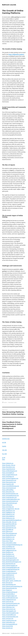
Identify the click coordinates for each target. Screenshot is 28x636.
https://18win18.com (7, 463)
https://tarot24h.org (7, 601)
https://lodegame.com (8, 539)
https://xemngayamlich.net (9, 624)
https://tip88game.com (8, 512)
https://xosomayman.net (9, 488)
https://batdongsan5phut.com (10, 559)
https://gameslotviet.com (9, 527)
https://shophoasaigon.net (9, 595)
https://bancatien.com (8, 491)
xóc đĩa (4, 442)
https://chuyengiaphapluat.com (10, 567)
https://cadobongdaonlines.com (11, 499)
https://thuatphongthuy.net (10, 605)
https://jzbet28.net (7, 531)
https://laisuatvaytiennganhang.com (12, 586)
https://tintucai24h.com (8, 609)
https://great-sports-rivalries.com (11, 580)
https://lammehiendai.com (9, 588)
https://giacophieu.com (8, 578)
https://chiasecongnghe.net (9, 565)
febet (3, 459)
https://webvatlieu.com (8, 622)
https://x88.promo (7, 505)
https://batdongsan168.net (9, 558)
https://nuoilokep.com (8, 546)
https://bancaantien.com (9, 482)
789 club (4, 450)
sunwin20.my (5, 438)
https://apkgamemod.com (9, 550)
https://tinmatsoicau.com (9, 480)
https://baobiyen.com (8, 554)
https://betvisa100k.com (8, 563)
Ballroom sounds (9, 5)
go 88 (3, 457)
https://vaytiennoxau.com (9, 620)
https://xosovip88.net (8, 472)
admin (5, 402)
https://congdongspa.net (9, 571)
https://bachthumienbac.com (10, 493)
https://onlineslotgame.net (9, 471)
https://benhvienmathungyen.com (11, 561)
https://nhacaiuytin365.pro (9, 503)
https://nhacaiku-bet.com (9, 522)
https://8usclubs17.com (8, 467)
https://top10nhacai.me (8, 469)
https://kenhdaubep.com (9, 584)
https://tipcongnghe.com (9, 611)
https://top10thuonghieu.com (10, 612)
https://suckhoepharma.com (10, 597)
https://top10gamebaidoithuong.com (12, 544)
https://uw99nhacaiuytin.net (10, 501)
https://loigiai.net (7, 590)
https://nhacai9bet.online (9, 542)
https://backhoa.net (7, 552)
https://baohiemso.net (8, 556)
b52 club (4, 453)
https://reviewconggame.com (10, 478)
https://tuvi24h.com (7, 618)
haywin (4, 446)
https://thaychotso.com (8, 548)
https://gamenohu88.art (8, 525)
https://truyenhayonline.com (10, 616)
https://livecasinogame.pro (9, 533)
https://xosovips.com (8, 506)
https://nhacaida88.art (8, 516)
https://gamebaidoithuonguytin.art (11, 520)
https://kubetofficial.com (9, 535)
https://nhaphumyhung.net (9, 592)
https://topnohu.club (8, 484)
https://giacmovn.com (8, 577)
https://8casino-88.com (8, 465)
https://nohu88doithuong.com (10, 486)
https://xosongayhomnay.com (10, 495)
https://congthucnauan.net (9, 573)
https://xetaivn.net (7, 628)
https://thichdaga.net (8, 476)
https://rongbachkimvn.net (9, 474)
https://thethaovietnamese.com (11, 603)
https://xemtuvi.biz (7, 626)
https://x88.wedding (7, 489)
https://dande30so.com (8, 510)
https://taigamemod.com (9, 599)
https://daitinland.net (8, 575)
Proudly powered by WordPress (17, 633)
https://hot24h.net (7, 582)
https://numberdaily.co (8, 594)
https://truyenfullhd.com (9, 614)
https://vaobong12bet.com (9, 497)
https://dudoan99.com (8, 518)
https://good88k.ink (7, 529)
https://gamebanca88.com (9, 524)
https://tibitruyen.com (8, 607)
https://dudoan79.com (8, 514)
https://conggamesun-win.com (10, 508)
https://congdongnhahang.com (10, 569)
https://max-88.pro (7, 541)
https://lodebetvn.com (8, 537)
